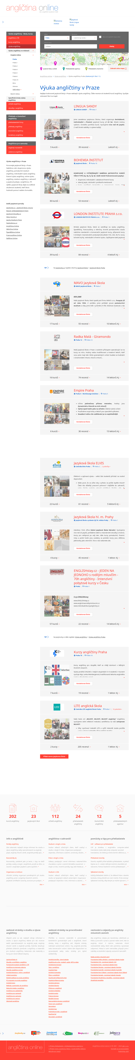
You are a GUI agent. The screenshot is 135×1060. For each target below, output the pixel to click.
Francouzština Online (14, 235)
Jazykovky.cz (60, 268)
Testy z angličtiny (54, 967)
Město (46, 34)
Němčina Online (12, 229)
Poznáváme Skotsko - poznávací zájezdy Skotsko (106, 967)
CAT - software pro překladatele (102, 844)
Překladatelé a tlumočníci (95, 69)
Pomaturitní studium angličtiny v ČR (17, 965)
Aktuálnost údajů (55, 1051)
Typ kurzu (74, 34)
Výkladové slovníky (97, 872)
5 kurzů (53, 147)
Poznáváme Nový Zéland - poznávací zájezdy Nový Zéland (109, 972)
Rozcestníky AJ (11, 858)
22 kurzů (54, 504)
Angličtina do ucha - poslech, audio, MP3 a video (64, 962)
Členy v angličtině (54, 975)
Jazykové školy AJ (11, 959)
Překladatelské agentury (73, 69)
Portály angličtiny (12, 844)
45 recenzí (83, 557)
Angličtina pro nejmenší (13, 993)
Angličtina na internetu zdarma (16, 967)
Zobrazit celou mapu (117, 68)
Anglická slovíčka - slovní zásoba (59, 959)
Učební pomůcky (11, 975)
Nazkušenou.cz (11, 223)
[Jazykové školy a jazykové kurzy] (20, 1033)
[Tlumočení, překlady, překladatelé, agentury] (99, 1033)
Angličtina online (46, 76)
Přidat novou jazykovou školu (54, 756)
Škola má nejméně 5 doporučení (111, 37)
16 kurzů (54, 377)
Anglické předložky (54, 991)
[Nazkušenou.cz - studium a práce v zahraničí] (67, 1033)
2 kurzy (53, 746)
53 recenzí (83, 200)
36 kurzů (54, 200)
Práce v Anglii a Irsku (56, 858)
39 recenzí (83, 147)
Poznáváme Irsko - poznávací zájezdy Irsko (104, 965)
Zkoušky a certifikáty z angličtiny (16, 962)
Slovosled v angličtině (55, 1017)
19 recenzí (83, 693)
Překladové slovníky (97, 858)
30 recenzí (83, 431)
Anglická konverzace (55, 965)
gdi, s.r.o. (125, 1046)
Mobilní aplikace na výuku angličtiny (17, 978)
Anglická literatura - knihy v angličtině (18, 972)
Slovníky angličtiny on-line (14, 970)
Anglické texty (10, 983)
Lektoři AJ (112, 147)
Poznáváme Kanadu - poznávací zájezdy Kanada (106, 975)
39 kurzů (54, 254)
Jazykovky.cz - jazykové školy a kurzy (19, 208)
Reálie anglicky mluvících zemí (100, 957)
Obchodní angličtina (12, 1001)
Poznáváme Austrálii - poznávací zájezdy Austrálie (106, 970)
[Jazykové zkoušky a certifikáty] (51, 1033)
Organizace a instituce (14, 872)
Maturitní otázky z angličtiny (15, 988)
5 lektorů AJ (112, 504)
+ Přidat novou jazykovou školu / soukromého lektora (67, 1049)
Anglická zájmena (54, 983)
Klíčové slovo (47, 42)
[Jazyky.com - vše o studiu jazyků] (35, 1033)
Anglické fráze (53, 970)
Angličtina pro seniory (13, 998)
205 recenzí (83, 746)
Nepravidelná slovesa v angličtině (59, 1001)
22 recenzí (83, 623)
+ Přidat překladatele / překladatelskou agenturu (66, 1046)
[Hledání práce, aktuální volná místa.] (115, 1033)
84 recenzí (83, 254)
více (41, 885)
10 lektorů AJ (113, 323)
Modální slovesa (54, 998)
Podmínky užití (123, 1051)
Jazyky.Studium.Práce (14, 220)
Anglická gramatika (55, 972)
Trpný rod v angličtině (55, 1004)
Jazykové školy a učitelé (50, 69)
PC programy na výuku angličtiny (16, 980)
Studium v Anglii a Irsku (57, 844)
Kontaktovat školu (83, 138)
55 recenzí (83, 323)
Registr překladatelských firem (17, 211)
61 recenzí (83, 504)
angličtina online (32, 8)
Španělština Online (13, 232)
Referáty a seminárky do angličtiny (17, 986)
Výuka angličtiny (60, 76)
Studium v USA (54, 872)
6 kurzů (53, 431)
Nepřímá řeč (52, 1014)
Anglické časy (53, 1009)
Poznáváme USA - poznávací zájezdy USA (103, 962)
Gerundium (52, 1006)
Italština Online (11, 238)
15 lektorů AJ (113, 431)
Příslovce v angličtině (55, 988)
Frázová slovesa (53, 996)
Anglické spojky (53, 993)
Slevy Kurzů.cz (11, 217)
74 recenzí (83, 377)
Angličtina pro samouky (13, 996)
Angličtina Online (12, 226)
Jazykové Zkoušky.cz (13, 214)
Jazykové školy (82, 268)
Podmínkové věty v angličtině (58, 1012)
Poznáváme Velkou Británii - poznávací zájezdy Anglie (107, 959)
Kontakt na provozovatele (120, 1049)
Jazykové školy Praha (97, 268)
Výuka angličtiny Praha (97, 637)
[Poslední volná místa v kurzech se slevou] (83, 1033)
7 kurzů (53, 693)
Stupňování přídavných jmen (58, 978)
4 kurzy (53, 557)
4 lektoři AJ (113, 254)
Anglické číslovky (54, 986)
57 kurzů (54, 623)
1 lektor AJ (113, 557)
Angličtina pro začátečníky (14, 991)
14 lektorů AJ (113, 377)
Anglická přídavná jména (56, 980)
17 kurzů (54, 323)
